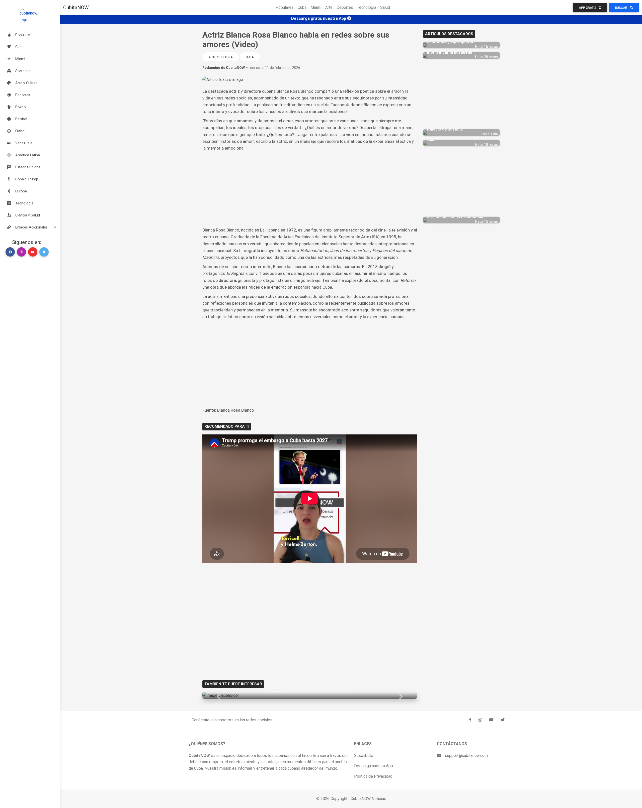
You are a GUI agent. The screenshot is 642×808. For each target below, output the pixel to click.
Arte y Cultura (220, 57)
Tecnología (366, 7)
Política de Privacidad (373, 776)
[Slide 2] (278, 692)
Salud (385, 7)
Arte (329, 7)
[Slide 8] (332, 692)
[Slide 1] (269, 692)
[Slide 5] (305, 692)
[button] (30, 227)
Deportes (345, 7)
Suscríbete (363, 755)
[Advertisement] (309, 189)
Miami (315, 7)
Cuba (302, 7)
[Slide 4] (296, 692)
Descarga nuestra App (373, 765)
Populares (285, 7)
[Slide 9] (341, 692)
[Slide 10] (350, 692)
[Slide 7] (323, 692)
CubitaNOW (76, 8)
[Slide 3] (287, 692)
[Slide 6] (314, 692)
